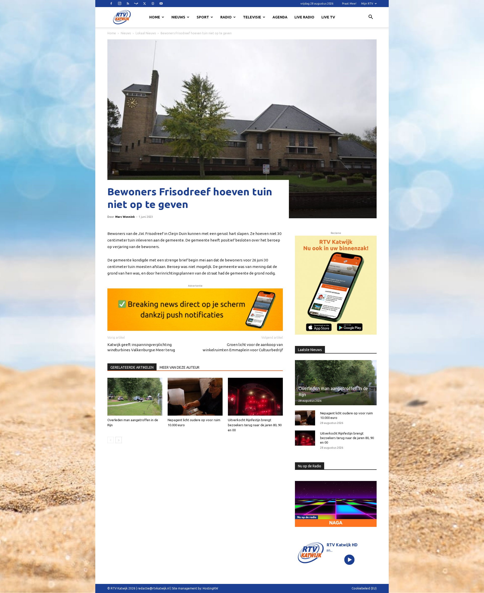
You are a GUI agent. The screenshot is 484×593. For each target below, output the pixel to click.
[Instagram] (119, 3)
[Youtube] (161, 3)
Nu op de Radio (309, 466)
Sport (203, 17)
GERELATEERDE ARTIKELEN (132, 367)
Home (154, 17)
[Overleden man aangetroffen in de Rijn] (134, 397)
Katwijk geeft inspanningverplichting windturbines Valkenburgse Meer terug (141, 347)
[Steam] (136, 3)
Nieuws (178, 17)
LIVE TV (328, 17)
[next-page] (118, 440)
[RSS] (128, 3)
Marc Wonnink (125, 216)
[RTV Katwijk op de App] (336, 285)
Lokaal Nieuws (146, 33)
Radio (226, 17)
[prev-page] (110, 440)
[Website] (153, 3)
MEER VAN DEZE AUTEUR (179, 367)
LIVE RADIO (304, 17)
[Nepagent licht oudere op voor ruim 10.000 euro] (195, 397)
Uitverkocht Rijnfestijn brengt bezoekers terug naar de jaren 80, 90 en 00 (255, 425)
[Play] (349, 559)
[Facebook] (111, 3)
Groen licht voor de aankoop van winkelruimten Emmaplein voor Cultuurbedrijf (243, 347)
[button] (371, 18)
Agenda (280, 17)
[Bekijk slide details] (195, 309)
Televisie (252, 17)
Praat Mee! (349, 3)
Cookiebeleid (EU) (364, 588)
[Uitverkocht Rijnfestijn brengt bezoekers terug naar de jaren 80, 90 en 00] (255, 397)
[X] (144, 3)
